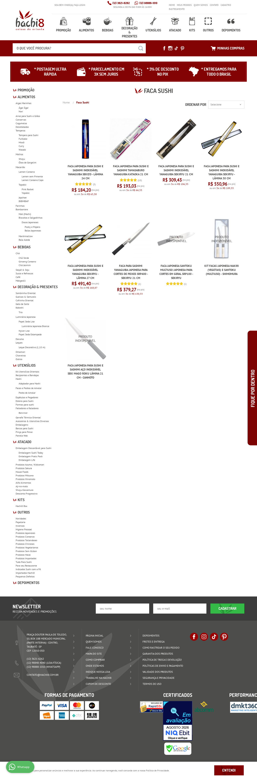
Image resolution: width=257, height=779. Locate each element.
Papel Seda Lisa (27, 321)
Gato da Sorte (22, 303)
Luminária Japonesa (26, 316)
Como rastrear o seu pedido (161, 647)
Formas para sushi (25, 404)
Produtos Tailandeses (26, 540)
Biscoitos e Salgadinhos (30, 217)
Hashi (18, 378)
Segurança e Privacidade (158, 678)
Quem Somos (201, 5)
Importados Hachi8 (25, 572)
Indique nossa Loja (98, 672)
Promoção (63, 30)
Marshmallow (26, 236)
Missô (21, 142)
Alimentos (86, 30)
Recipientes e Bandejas (27, 375)
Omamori (20, 351)
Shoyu (22, 158)
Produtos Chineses (25, 543)
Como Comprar (95, 659)
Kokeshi (19, 307)
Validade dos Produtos (158, 672)
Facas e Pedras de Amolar (29, 388)
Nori (21, 111)
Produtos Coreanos (25, 536)
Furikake (23, 138)
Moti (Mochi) (25, 214)
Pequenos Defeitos (25, 576)
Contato (214, 5)
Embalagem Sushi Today (31, 452)
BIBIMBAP (24, 201)
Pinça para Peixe (24, 431)
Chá (18, 253)
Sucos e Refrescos (24, 273)
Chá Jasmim (25, 265)
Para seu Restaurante (26, 565)
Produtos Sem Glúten (26, 551)
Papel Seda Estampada (30, 334)
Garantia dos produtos (158, 653)
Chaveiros (21, 355)
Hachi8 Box (21, 506)
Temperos (20, 130)
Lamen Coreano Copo (32, 180)
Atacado (175, 30)
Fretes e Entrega (154, 641)
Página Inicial (94, 635)
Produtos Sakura (24, 468)
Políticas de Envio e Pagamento (163, 666)
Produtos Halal (23, 554)
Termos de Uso (152, 684)
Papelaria (20, 522)
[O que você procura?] (141, 48)
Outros (208, 30)
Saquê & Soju (22, 269)
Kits (192, 30)
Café (18, 277)
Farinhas (20, 205)
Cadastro (226, 5)
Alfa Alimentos (23, 482)
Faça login (79, 5)
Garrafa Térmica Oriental (28, 417)
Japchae (23, 197)
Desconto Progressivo (26, 493)
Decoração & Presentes (129, 32)
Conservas (21, 119)
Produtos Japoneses (25, 532)
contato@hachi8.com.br (43, 675)
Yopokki (26, 192)
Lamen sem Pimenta (32, 176)
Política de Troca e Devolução (162, 659)
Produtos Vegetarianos (27, 547)
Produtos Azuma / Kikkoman (30, 464)
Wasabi (22, 149)
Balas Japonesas (33, 230)
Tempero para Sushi (28, 135)
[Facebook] (164, 48)
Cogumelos (21, 123)
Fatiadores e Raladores (27, 408)
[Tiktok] (176, 48)
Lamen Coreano (27, 171)
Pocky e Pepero (32, 226)
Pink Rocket (28, 189)
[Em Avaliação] (177, 721)
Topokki (22, 184)
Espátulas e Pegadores (27, 397)
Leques (19, 342)
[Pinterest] (182, 48)
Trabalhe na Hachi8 (98, 678)
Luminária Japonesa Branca (35, 326)
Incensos (20, 525)
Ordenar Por (195, 104)
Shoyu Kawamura (24, 489)
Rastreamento (177, 9)
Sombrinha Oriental (26, 293)
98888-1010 (148, 3)
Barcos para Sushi (24, 428)
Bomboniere (22, 209)
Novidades (21, 518)
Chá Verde (24, 257)
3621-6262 (121, 3)
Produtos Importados (26, 558)
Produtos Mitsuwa (25, 475)
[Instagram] (170, 48)
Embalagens (22, 424)
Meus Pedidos (184, 5)
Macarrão (20, 167)
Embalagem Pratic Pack (31, 456)
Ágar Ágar (24, 107)
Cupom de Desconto (98, 684)
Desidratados (22, 126)
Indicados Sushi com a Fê (28, 569)
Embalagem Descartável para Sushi (33, 448)
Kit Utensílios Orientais (27, 371)
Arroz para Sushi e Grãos (28, 116)
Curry (21, 146)
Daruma (20, 338)
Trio (20, 312)
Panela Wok (22, 435)
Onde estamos (95, 666)
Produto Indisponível (176, 239)
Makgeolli (21, 280)
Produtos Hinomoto (25, 479)
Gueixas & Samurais (26, 296)
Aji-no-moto (22, 486)
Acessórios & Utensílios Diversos (32, 421)
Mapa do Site (94, 653)
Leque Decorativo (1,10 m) (32, 347)
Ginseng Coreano (27, 261)
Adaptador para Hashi (29, 383)
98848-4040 (36, 662)
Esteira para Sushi (25, 400)
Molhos (19, 154)
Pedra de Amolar (27, 392)
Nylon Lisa (24, 330)
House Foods (22, 471)
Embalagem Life (27, 459)
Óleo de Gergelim (27, 162)
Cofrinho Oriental (25, 300)
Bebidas (107, 30)
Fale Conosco (95, 647)
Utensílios (153, 30)
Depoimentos (231, 30)
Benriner (23, 412)
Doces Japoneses (30, 222)
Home (172, 5)
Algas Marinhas (23, 103)
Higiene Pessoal (24, 529)
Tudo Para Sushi (24, 561)
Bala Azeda (24, 239)
